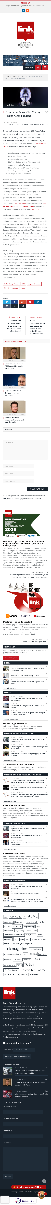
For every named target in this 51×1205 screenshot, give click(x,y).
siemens (18, 959)
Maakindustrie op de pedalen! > (35, 641)
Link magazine (16, 948)
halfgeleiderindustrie (14, 934)
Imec (40, 934)
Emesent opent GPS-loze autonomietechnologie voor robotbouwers (29, 747)
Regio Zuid (44, 124)
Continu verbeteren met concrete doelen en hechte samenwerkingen (28, 669)
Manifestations (20, 203)
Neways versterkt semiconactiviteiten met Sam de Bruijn (14, 420)
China (7, 926)
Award (11, 124)
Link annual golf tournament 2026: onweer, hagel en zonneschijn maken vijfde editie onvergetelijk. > (28, 576)
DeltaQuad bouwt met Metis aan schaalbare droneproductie (26, 843)
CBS (42, 921)
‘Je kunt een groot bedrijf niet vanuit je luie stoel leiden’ (27, 682)
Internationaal (28, 124)
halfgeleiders (30, 935)
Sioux (23, 288)
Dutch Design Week (11, 284)
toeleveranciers (9, 965)
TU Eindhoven (11, 970)
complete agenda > (11, 719)
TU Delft (29, 964)
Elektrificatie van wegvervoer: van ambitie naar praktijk (27, 706)
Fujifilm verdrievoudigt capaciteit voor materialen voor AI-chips (28, 740)
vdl (18, 974)
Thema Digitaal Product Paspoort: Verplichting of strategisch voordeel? (28, 713)
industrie (8, 939)
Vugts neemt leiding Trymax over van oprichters (25, 6)
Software (27, 960)
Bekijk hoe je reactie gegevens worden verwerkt (22, 498)
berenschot (19, 922)
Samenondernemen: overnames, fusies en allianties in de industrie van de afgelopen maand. (29, 795)
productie (42, 954)
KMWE (6, 943)
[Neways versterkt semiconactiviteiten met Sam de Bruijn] (14, 408)
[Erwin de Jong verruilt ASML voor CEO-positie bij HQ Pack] (14, 354)
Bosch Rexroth (32, 922)
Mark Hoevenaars (11, 288)
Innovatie (17, 124)
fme (35, 931)
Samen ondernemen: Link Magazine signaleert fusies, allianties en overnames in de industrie (27, 781)
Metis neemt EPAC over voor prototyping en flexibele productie (29, 754)
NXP (25, 954)
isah (27, 939)
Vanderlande (9, 974)
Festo (29, 930)
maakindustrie (36, 949)
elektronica (8, 930)
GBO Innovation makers (25, 206)
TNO (36, 959)
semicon (7, 959)
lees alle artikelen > (11, 688)
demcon (17, 926)
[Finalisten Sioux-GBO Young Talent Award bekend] (25, 97)
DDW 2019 (35, 209)
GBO (23, 284)
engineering (19, 931)
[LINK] (25, 32)
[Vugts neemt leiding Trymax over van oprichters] (14, 381)
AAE (5, 917)
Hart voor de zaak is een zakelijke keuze (25, 675)
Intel (22, 939)
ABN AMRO (15, 916)
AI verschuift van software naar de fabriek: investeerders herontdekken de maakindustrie (27, 900)
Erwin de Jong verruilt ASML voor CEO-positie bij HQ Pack (14, 366)
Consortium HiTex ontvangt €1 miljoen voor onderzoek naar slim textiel (14, 326)
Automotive (8, 922)
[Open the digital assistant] (41, 1195)
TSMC (19, 965)
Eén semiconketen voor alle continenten (25, 893)
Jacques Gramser (34, 284)
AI (24, 917)
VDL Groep (34, 974)
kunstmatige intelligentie (22, 943)
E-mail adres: (8, 1050)
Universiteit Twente (33, 970)
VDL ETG (24, 974)
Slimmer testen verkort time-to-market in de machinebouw (26, 699)
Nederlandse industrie (12, 954)
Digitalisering (29, 927)
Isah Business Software (38, 939)
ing (16, 939)
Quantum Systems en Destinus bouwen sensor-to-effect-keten (29, 788)
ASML (33, 916)
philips (33, 953)
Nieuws (36, 124)
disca (38, 927)
